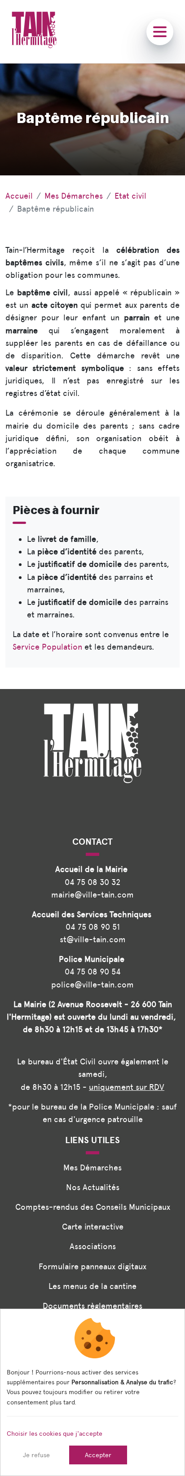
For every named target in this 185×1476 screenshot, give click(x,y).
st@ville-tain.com (93, 939)
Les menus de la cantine (92, 1286)
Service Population (47, 646)
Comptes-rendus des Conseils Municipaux (92, 1207)
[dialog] (92, 1392)
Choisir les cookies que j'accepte (54, 1433)
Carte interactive (92, 1226)
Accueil (19, 195)
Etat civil (130, 195)
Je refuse (36, 1455)
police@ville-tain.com (92, 984)
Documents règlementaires (92, 1305)
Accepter (98, 1455)
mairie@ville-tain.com (92, 894)
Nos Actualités (92, 1187)
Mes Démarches (73, 195)
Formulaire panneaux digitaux (92, 1266)
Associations (93, 1246)
